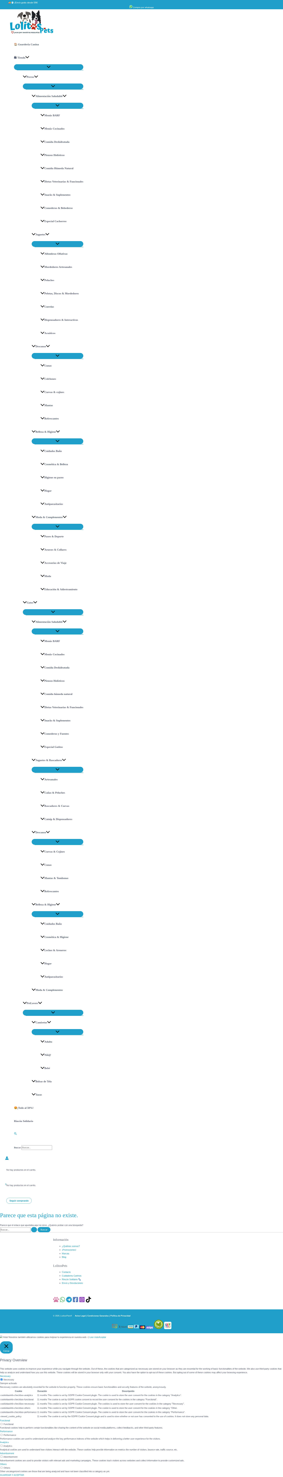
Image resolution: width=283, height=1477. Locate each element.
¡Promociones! (69, 1250)
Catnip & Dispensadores (58, 819)
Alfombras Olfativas (56, 253)
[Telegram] (69, 1301)
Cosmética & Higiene (56, 937)
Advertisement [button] (7, 1453)
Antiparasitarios (53, 503)
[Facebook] (75, 1301)
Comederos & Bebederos (58, 208)
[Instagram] (82, 1301)
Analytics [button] (4, 1442)
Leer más (94, 1337)
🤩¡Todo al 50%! (23, 1107)
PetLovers (32, 1003)
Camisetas (41, 1022)
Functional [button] (5, 1420)
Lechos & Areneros (55, 950)
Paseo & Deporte (54, 536)
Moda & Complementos (49, 517)
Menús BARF (52, 115)
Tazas (39, 1094)
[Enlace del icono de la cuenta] (7, 1158)
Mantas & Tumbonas (56, 878)
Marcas (65, 1253)
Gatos (30, 602)
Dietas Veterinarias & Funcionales (63, 181)
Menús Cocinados (54, 128)
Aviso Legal (80, 1316)
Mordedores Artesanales (58, 266)
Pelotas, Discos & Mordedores (61, 293)
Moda (47, 576)
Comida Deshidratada (56, 141)
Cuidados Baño (53, 451)
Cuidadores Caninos (72, 1275)
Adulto (48, 1041)
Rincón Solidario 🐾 (71, 1279)
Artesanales (51, 779)
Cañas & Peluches (54, 792)
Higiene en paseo (54, 477)
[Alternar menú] (48, 67)
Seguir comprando (19, 1200)
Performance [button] (6, 1431)
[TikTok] (88, 1301)
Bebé (47, 1068)
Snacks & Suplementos (57, 194)
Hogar (48, 490)
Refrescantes (51, 418)
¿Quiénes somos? (71, 1246)
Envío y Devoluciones (72, 1283)
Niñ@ (47, 1054)
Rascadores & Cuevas (56, 805)
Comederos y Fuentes (56, 733)
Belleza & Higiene (46, 431)
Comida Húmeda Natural (58, 168)
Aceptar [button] (102, 1337)
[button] (23, 2)
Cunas (48, 365)
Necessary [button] (5, 1376)
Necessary (9, 1379)
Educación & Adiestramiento (60, 589)
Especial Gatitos (53, 746)
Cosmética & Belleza (56, 464)
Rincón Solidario (23, 1121)
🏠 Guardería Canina (26, 44)
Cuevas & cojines (54, 392)
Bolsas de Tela (44, 1081)
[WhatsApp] (62, 1301)
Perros (30, 76)
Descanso (41, 346)
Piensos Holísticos (54, 155)
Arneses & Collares (55, 549)
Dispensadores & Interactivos (61, 319)
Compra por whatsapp (143, 7)
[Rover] (56, 1301)
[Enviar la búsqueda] (34, 1229)
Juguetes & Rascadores (49, 760)
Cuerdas (49, 306)
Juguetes (40, 234)
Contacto (66, 1272)
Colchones (50, 378)
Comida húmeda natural (58, 694)
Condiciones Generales (98, 1316)
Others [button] (3, 1464)
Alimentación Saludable (49, 96)
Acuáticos (49, 333)
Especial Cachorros (55, 221)
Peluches (49, 280)
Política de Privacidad (120, 1316)
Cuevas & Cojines (54, 851)
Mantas (48, 405)
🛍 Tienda (19, 57)
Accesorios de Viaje (55, 562)
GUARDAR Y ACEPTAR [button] (12, 1475)
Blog (64, 1257)
